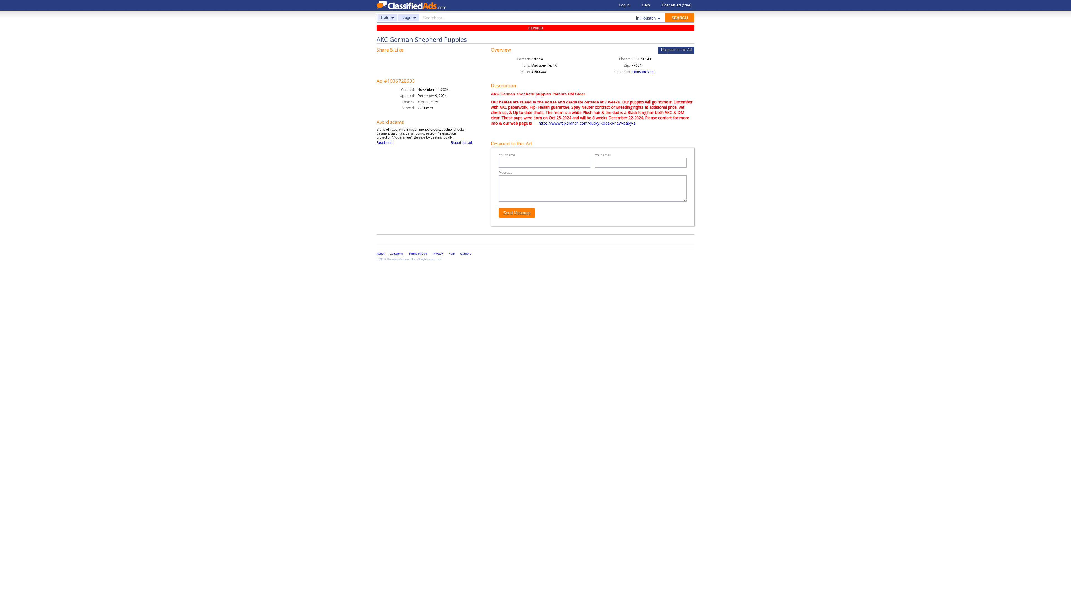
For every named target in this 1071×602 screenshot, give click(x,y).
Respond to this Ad (676, 50)
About (380, 253)
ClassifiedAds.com (398, 259)
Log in (624, 5)
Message (506, 172)
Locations (396, 253)
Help (646, 5)
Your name (507, 155)
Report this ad (461, 143)
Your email (603, 155)
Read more (385, 143)
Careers (465, 253)
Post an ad (677, 5)
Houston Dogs (643, 71)
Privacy (438, 253)
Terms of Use (418, 253)
